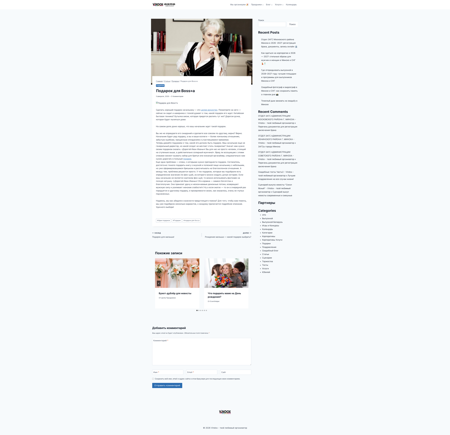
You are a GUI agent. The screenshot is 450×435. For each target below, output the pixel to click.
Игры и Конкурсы (270, 225)
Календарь (291, 4)
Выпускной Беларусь (272, 222)
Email (190, 372)
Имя (156, 372)
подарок (187, 159)
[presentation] (177, 273)
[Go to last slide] (159, 283)
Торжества (267, 261)
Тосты (265, 265)
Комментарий (160, 340)
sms (264, 215)
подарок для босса (191, 220)
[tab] (197, 310)
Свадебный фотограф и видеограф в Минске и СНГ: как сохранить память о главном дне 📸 (279, 91)
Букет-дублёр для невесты (175, 293)
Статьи (265, 254)
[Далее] (245, 283)
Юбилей (266, 272)
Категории (267, 233)
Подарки (160, 85)
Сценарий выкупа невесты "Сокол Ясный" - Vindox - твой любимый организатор (275, 188)
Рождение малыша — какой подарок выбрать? (228, 235)
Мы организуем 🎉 (239, 4)
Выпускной (267, 218)
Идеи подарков (163, 220)
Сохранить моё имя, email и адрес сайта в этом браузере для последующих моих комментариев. (197, 379)
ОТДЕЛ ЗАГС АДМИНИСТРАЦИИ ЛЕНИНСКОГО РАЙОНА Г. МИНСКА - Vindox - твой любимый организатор (276, 139)
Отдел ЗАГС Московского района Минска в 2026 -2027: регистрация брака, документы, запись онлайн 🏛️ (279, 43)
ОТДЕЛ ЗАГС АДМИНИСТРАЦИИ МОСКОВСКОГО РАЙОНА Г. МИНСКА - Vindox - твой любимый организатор (277, 119)
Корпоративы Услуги (272, 240)
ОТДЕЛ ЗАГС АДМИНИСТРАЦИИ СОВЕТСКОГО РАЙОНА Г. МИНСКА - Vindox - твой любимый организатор (276, 155)
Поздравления (269, 247)
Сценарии (267, 258)
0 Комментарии (177, 96)
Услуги (265, 268)
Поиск (261, 20)
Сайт (223, 372)
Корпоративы (268, 236)
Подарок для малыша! (163, 235)
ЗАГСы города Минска (269, 146)
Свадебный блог (270, 250)
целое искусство (209, 110)
